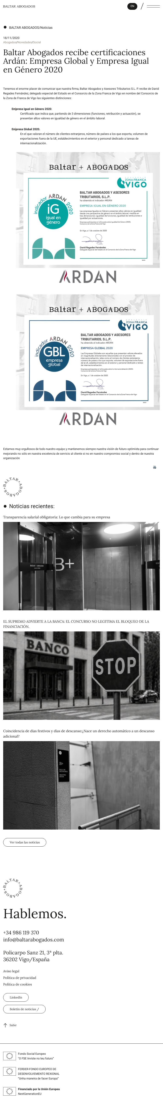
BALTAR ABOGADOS (24, 27)
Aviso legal (11, 971)
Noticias (46, 27)
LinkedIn (16, 997)
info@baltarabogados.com (33, 939)
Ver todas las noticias (25, 842)
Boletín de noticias (23, 1009)
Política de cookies (17, 984)
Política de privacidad (19, 978)
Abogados (9, 42)
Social (37, 42)
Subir (13, 1025)
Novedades (24, 42)
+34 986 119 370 (21, 932)
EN (132, 6)
